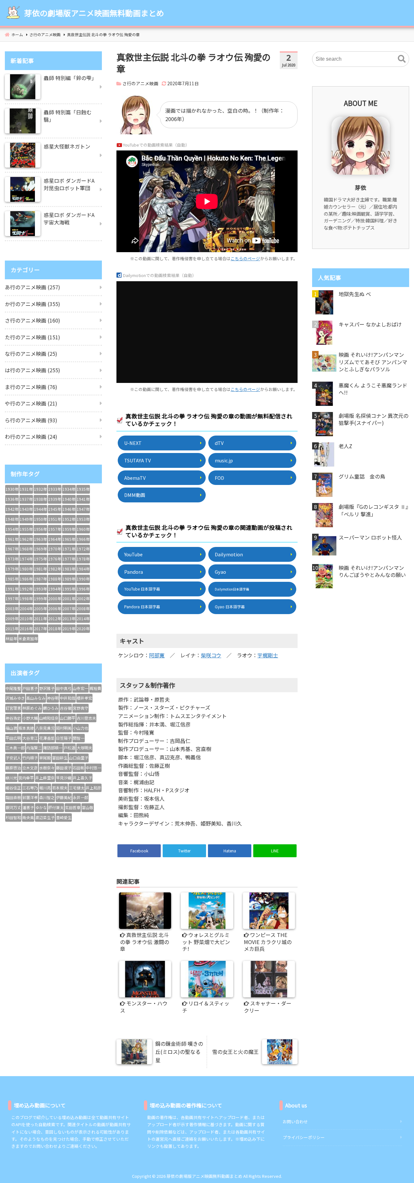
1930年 (11, 489)
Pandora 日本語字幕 (142, 606)
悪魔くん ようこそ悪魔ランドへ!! (373, 389)
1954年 (11, 529)
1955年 (26, 529)
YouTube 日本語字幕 (142, 589)
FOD (219, 477)
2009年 (11, 618)
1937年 (26, 499)
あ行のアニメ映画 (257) (32, 287)
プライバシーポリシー (304, 1137)
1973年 (11, 558)
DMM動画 (134, 494)
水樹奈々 (47, 767)
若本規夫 (60, 787)
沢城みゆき (15, 698)
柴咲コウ (211, 655)
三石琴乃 (30, 787)
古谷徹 (65, 708)
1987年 (40, 578)
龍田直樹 (13, 797)
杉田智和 (13, 817)
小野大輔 (30, 718)
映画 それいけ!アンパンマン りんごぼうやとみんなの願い (372, 571)
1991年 (11, 589)
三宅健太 (76, 787)
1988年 (54, 578)
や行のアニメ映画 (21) (31, 403)
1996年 (83, 589)
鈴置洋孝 (30, 797)
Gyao (220, 571)
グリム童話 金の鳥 (362, 476)
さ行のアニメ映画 (140, 83)
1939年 (54, 499)
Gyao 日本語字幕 (230, 606)
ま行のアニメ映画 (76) (31, 387)
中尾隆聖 (13, 688)
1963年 (40, 539)
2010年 (26, 618)
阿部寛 (157, 655)
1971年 (68, 548)
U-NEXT (133, 442)
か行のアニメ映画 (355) (32, 304)
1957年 (54, 529)
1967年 (11, 548)
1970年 (54, 548)
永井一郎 (80, 797)
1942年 (11, 509)
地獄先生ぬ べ (355, 293)
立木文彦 (30, 767)
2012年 (54, 618)
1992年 (26, 589)
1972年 (83, 548)
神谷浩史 (13, 718)
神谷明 (53, 698)
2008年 (83, 608)
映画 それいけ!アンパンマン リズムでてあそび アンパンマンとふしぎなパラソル (373, 362)
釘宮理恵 (13, 708)
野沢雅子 (47, 688)
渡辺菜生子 (45, 817)
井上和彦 (93, 787)
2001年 (68, 598)
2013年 (68, 618)
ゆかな (41, 807)
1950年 (40, 519)
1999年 (40, 598)
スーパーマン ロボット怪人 (370, 537)
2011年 (40, 618)
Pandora (133, 571)
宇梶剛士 (267, 655)
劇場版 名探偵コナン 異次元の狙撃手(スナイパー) (374, 419)
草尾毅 (45, 757)
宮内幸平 (26, 777)
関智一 (78, 738)
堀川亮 (45, 787)
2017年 (40, 628)
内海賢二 (34, 747)
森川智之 (47, 797)
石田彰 (78, 767)
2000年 (54, 598)
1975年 (40, 558)
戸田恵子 (30, 688)
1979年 (11, 568)
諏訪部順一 (52, 747)
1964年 (54, 539)
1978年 (83, 558)
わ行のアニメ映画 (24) (31, 436)
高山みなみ (36, 698)
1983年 (68, 568)
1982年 (54, 568)
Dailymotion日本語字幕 (232, 589)
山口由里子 (78, 757)
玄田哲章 (73, 807)
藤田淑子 (63, 767)
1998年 (26, 598)
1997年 (11, 598)
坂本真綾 (26, 728)
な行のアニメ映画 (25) (31, 353)
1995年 (68, 589)
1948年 (11, 519)
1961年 (11, 539)
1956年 (40, 529)
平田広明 (13, 738)
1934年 (68, 489)
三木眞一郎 (15, 747)
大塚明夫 (84, 747)
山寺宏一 (80, 688)
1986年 (26, 578)
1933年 (54, 489)
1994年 (54, 589)
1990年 (83, 578)
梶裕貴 (95, 688)
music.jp (224, 460)
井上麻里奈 (45, 777)
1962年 (26, 539)
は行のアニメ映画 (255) (32, 370)
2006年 (54, 608)
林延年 (11, 638)
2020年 (83, 628)
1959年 (68, 529)
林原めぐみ (32, 708)
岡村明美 (63, 728)
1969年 (40, 548)
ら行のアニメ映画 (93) (31, 420)
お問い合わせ (295, 1121)
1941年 (83, 499)
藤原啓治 (13, 767)
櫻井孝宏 (84, 698)
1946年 (68, 509)
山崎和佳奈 (49, 718)
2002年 (83, 598)
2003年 (11, 608)
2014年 (83, 618)
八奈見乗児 (45, 728)
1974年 (26, 558)
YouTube (133, 554)
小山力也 (80, 728)
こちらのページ (245, 258)
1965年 (68, 539)
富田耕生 (60, 757)
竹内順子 (30, 757)
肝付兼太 (56, 807)
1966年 (83, 539)
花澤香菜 (47, 738)
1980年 (26, 568)
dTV (219, 442)
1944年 (40, 509)
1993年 (40, 589)
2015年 (11, 628)
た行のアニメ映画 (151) (32, 337)
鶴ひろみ (51, 708)
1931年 (26, 489)
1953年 (83, 519)
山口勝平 (67, 718)
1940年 (68, 499)
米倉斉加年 (28, 638)
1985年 (11, 578)
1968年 (26, 548)
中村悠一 (93, 767)
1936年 (11, 499)
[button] (402, 59)
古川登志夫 (86, 718)
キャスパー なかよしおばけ (370, 324)
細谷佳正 (13, 787)
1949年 (26, 519)
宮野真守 (80, 708)
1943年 (26, 509)
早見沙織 (63, 777)
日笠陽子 (63, 738)
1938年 (40, 499)
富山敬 (87, 807)
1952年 (68, 519)
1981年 (40, 568)
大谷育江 (30, 738)
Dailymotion (229, 554)
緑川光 (11, 777)
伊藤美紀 (63, 797)
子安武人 (13, 757)
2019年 (68, 628)
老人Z (345, 445)
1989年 (68, 578)
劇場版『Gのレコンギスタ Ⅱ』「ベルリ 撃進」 (373, 510)
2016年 (26, 628)
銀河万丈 (13, 807)
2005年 (40, 608)
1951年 (54, 519)
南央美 (28, 817)
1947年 (83, 509)
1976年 (54, 558)
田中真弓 (63, 688)
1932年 (40, 489)
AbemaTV (135, 477)
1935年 (83, 489)
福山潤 (11, 728)
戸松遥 (69, 747)
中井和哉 (67, 698)
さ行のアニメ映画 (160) (32, 320)
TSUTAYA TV (137, 460)
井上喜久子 (82, 777)
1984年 (83, 568)
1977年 (68, 558)
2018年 (54, 628)
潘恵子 (28, 807)
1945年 (54, 509)
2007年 (68, 608)
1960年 (83, 529)
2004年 (26, 608)
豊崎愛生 (63, 817)
